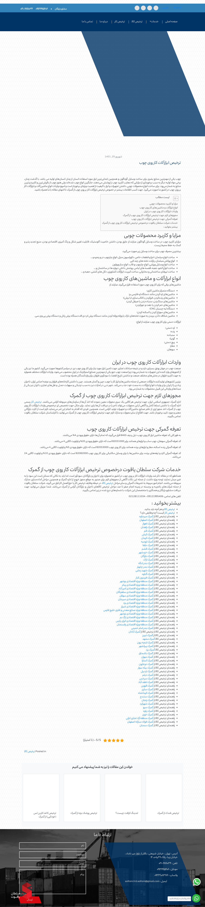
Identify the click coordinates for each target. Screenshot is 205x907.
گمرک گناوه (147, 574)
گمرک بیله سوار (145, 668)
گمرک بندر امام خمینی (142, 628)
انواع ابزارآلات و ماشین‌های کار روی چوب (159, 208)
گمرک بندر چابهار (145, 567)
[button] (174, 199)
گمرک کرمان (147, 538)
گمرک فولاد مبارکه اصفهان (140, 722)
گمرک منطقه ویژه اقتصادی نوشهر (136, 614)
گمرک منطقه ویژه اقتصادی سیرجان (135, 600)
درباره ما (104, 22)
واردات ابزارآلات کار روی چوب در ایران (161, 212)
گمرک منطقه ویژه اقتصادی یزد (138, 603)
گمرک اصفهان (146, 520)
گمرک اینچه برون (145, 643)
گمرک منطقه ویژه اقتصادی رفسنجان (135, 625)
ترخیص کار (120, 22)
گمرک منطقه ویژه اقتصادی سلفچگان (134, 592)
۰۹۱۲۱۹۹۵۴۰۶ (163, 869)
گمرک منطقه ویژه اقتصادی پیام (137, 585)
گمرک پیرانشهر (146, 646)
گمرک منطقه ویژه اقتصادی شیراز (137, 607)
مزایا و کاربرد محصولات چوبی (163, 204)
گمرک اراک (148, 560)
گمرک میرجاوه (146, 517)
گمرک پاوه (148, 711)
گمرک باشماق (146, 654)
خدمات (154, 22)
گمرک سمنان (146, 726)
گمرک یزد (150, 650)
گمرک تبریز (148, 636)
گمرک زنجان (147, 700)
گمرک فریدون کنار (144, 578)
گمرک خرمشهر (146, 553)
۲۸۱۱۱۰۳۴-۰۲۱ (165, 863)
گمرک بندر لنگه (145, 563)
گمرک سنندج (146, 697)
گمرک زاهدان (147, 527)
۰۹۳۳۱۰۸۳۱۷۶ (161, 875)
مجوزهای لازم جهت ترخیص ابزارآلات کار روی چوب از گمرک (150, 216)
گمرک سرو (148, 708)
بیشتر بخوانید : (170, 227)
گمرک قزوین (147, 686)
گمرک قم (148, 531)
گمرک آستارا (147, 661)
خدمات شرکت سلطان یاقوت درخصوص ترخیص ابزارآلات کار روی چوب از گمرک (140, 223)
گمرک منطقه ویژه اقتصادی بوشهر (136, 582)
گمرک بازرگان (147, 556)
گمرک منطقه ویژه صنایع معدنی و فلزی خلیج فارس (128, 610)
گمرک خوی (147, 715)
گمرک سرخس (146, 679)
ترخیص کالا (137, 22)
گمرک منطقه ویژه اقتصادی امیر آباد (136, 589)
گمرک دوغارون (146, 664)
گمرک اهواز (148, 524)
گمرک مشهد (148, 639)
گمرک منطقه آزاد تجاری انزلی (139, 718)
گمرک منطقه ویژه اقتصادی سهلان (136, 596)
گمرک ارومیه (147, 542)
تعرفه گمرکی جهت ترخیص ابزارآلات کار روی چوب (154, 219)
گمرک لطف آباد (145, 682)
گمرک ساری (147, 690)
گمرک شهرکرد (146, 704)
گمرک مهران (147, 657)
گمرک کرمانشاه (145, 693)
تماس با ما (87, 22)
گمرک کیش (147, 535)
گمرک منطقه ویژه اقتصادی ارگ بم (136, 618)
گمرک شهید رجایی (144, 571)
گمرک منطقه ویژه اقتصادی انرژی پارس (134, 621)
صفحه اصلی (171, 22)
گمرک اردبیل (147, 672)
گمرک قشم (147, 549)
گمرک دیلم (147, 675)
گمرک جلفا (148, 545)
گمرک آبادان (134, 632)
